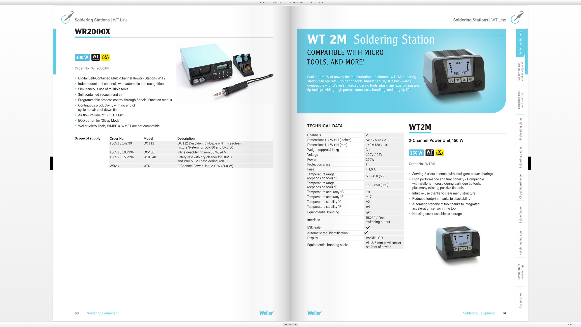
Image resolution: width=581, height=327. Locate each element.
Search (263, 2)
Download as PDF (294, 2)
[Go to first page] (275, 324)
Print (311, 2)
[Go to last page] (305, 324)
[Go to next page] (300, 324)
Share (321, 2)
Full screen (573, 324)
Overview (276, 2)
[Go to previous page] (280, 324)
